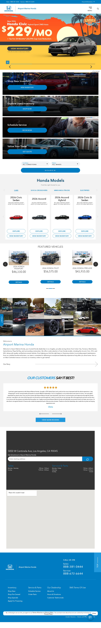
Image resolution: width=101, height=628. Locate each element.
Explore (16, 231)
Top (97, 565)
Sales (73, 565)
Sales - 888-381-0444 (12, 2)
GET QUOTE (27, 152)
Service (73, 572)
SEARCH (50, 170)
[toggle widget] (90, 617)
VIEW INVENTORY (27, 87)
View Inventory (16, 236)
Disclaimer (96, 71)
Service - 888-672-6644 (27, 2)
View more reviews (50, 420)
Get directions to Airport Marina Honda (22, 455)
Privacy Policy (49, 612)
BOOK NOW (27, 130)
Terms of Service (38, 612)
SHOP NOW (27, 109)
